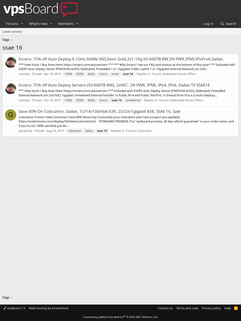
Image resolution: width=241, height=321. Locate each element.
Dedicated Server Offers (179, 74)
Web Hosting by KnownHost (49, 308)
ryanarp (24, 74)
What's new (38, 23)
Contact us (165, 308)
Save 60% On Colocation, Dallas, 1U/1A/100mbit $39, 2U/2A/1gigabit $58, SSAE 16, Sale (100, 111)
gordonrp (25, 131)
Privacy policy (211, 308)
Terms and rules (187, 308)
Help (227, 308)
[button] (22, 23)
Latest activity (12, 31)
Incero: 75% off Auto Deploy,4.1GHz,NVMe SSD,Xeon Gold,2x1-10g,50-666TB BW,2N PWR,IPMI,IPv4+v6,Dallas (121, 59)
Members (66, 23)
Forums (12, 23)
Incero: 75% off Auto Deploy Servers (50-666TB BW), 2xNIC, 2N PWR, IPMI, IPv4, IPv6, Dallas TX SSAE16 (114, 85)
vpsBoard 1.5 (15, 308)
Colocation (144, 131)
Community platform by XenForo (120, 317)
